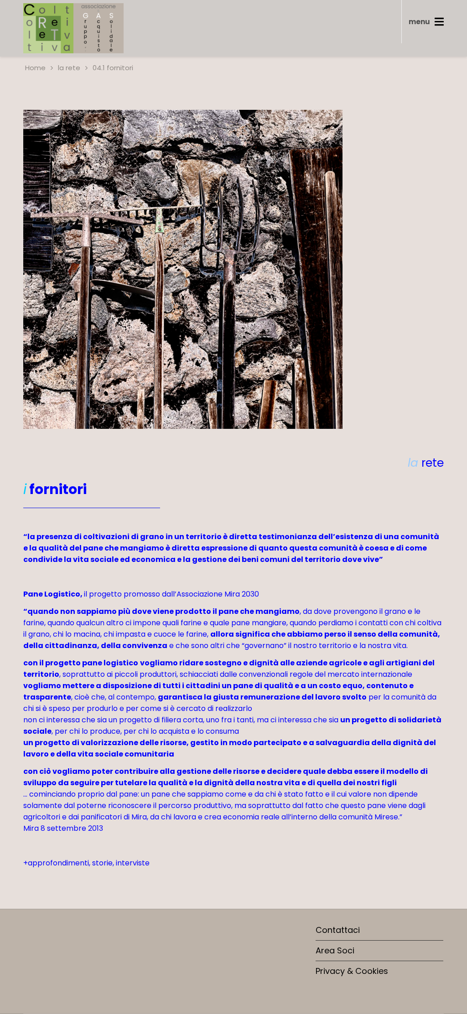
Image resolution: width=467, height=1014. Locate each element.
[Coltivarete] (73, 28)
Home (34, 67)
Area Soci (335, 950)
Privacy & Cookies (352, 971)
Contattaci (338, 930)
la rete (69, 67)
